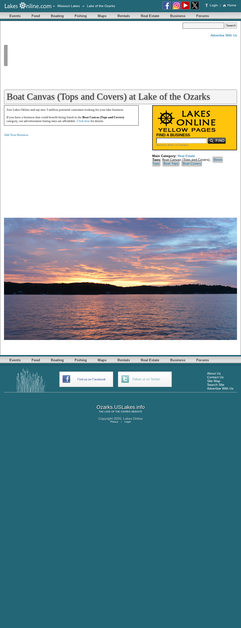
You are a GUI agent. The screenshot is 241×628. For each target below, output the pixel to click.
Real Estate (150, 16)
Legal (128, 421)
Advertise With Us (224, 35)
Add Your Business (16, 135)
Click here (83, 121)
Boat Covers (192, 163)
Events (15, 16)
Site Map (213, 381)
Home (231, 5)
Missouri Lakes (68, 6)
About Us (214, 373)
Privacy (114, 421)
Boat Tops (171, 163)
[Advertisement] (93, 55)
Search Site (215, 385)
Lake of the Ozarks (101, 6)
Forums (202, 16)
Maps (102, 16)
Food (36, 16)
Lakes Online (133, 418)
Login (214, 5)
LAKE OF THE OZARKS (117, 411)
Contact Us (215, 377)
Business (177, 16)
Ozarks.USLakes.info (120, 407)
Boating (57, 16)
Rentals (123, 16)
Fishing (81, 16)
